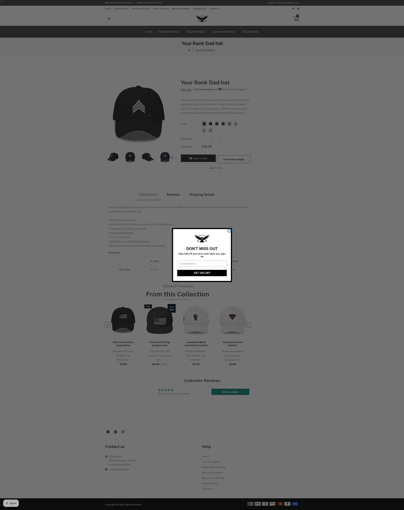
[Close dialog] (229, 230)
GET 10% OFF (202, 273)
